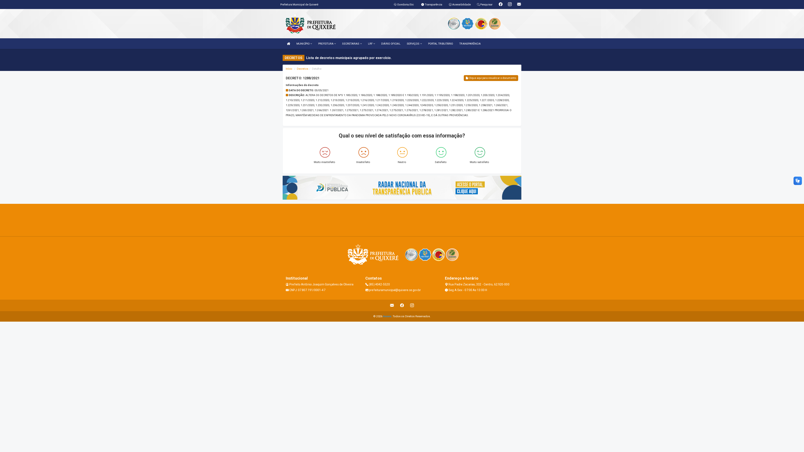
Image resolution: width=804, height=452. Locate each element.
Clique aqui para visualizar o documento (492, 78)
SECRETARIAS (351, 43)
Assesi (387, 316)
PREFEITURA (326, 43)
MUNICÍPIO (303, 43)
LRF (370, 43)
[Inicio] (288, 43)
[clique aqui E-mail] (392, 305)
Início (289, 68)
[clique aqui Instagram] (412, 305)
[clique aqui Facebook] (402, 305)
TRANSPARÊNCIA (470, 43)
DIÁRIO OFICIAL (390, 43)
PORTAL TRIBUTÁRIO (440, 43)
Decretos (302, 68)
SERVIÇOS (413, 43)
